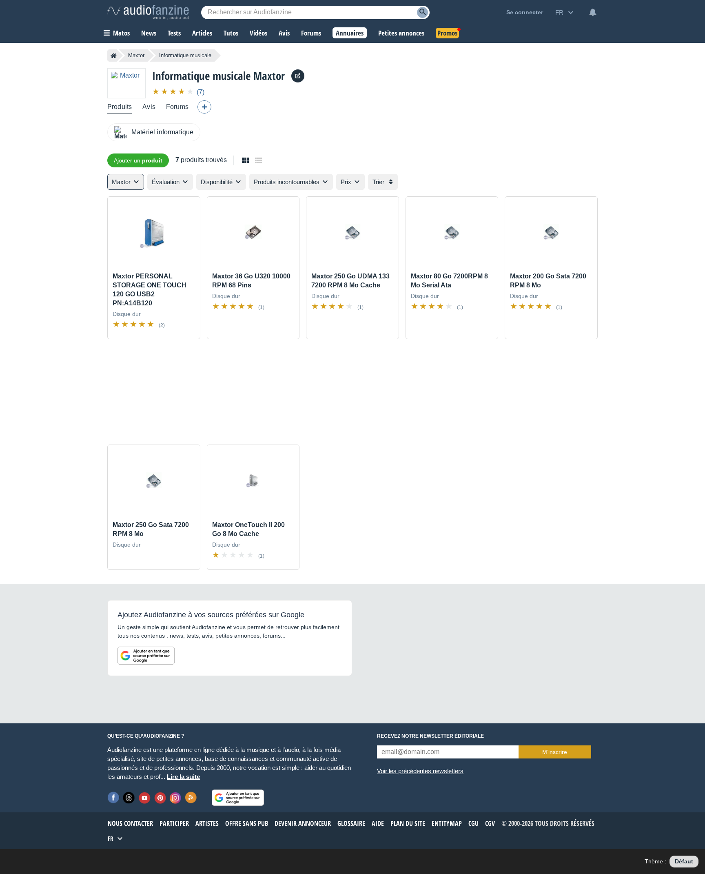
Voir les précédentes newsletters (420, 770)
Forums (177, 106)
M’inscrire (554, 752)
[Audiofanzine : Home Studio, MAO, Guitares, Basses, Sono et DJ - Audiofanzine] (148, 12)
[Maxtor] (126, 83)
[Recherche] (422, 12)
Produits (119, 106)
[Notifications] (593, 12)
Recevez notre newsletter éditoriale (430, 736)
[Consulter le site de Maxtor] (297, 75)
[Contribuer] (204, 106)
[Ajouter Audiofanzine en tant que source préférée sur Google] (146, 656)
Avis (148, 106)
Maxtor (136, 55)
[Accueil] (114, 55)
